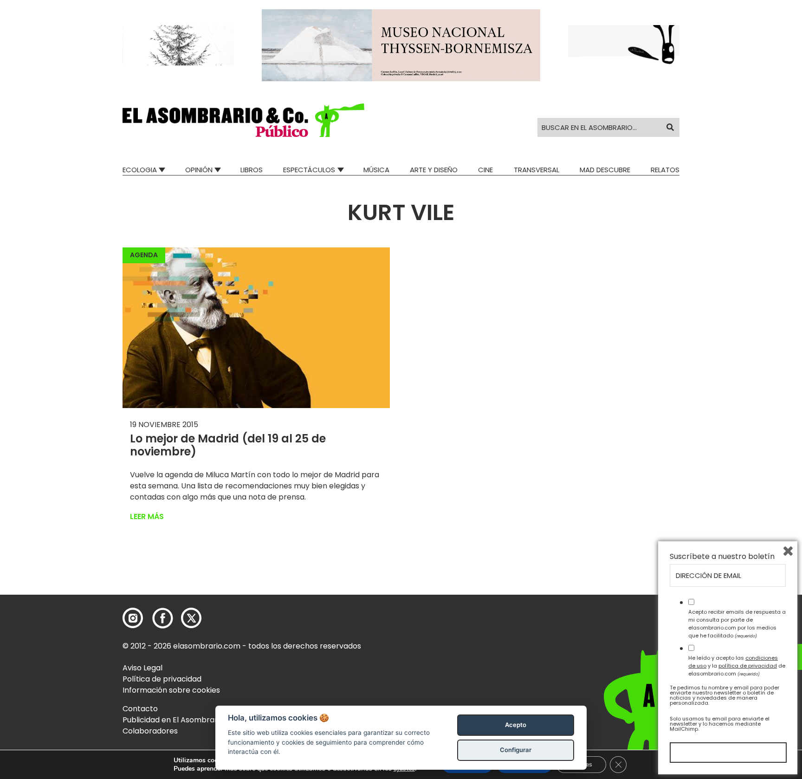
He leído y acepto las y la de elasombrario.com (736, 665)
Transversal (536, 170)
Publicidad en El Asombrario (173, 719)
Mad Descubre (605, 170)
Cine (485, 170)
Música (376, 170)
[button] (243, 120)
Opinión (199, 170)
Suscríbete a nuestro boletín (722, 556)
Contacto (140, 708)
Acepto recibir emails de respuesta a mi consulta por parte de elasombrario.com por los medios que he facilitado (737, 623)
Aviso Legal (142, 667)
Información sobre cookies (171, 690)
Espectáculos (309, 170)
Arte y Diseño (434, 170)
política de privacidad (747, 665)
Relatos (665, 170)
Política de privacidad (162, 679)
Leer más (147, 516)
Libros (251, 170)
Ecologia (140, 170)
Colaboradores (150, 731)
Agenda (144, 255)
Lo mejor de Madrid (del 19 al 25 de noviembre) (228, 445)
